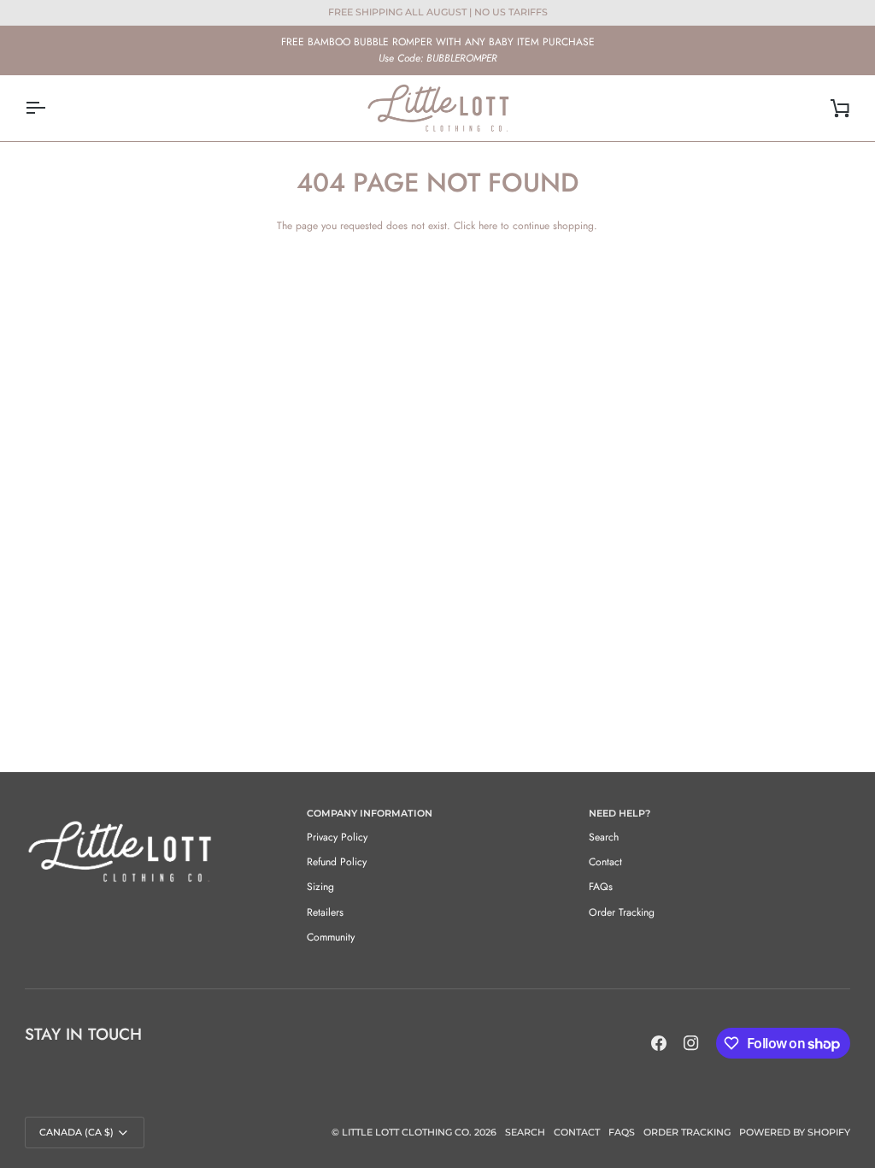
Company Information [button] (369, 813)
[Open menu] (50, 108)
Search (604, 837)
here (488, 225)
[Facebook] (659, 1043)
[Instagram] (691, 1043)
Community (331, 937)
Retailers (325, 912)
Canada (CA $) (76, 1132)
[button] (155, 810)
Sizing (320, 886)
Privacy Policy (337, 837)
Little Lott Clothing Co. (407, 1132)
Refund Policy (337, 862)
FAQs (601, 886)
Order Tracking (622, 912)
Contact (605, 862)
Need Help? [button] (619, 813)
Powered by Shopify (794, 1132)
